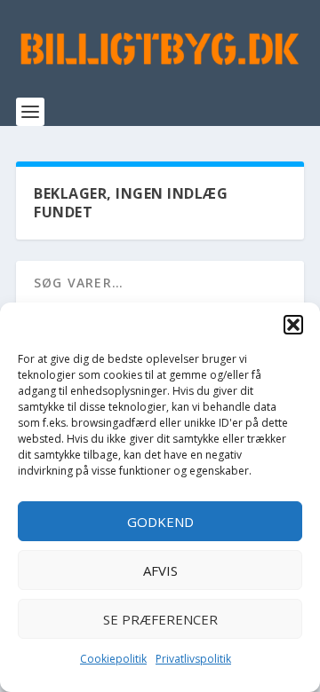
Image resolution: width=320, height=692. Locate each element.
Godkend (160, 522)
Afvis (160, 570)
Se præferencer (160, 619)
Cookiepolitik (113, 658)
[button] (293, 325)
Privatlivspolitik (193, 658)
